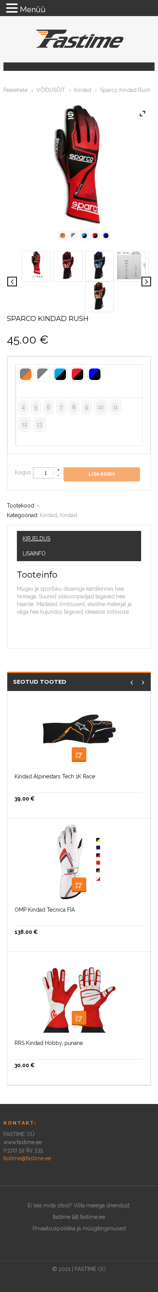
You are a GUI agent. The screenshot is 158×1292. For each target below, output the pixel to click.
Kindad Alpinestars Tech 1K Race (55, 776)
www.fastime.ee (22, 1142)
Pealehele (15, 90)
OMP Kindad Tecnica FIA (45, 910)
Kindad (82, 90)
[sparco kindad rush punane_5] (36, 265)
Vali (79, 885)
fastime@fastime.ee (27, 1158)
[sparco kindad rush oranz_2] (100, 295)
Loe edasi (79, 754)
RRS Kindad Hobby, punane (49, 1043)
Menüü (33, 9)
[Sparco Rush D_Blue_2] (100, 265)
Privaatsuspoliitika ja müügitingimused (79, 1228)
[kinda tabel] (131, 265)
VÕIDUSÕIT (50, 90)
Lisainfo (34, 553)
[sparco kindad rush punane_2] (68, 265)
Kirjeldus (36, 538)
